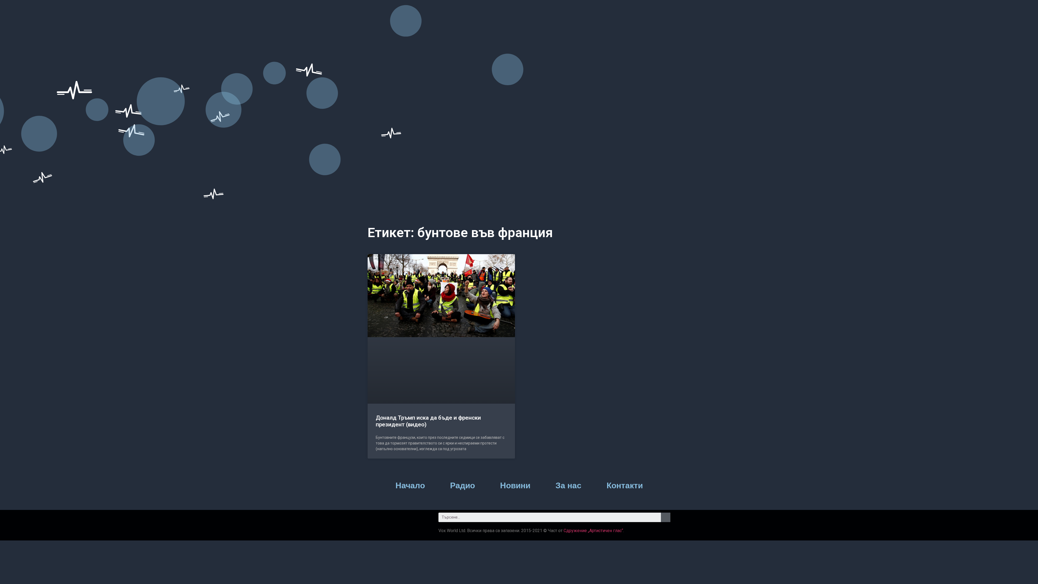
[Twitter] (389, 519)
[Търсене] (665, 517)
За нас (568, 485)
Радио (462, 485)
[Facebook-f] (374, 519)
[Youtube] (404, 519)
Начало (410, 485)
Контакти (625, 485)
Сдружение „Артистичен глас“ (593, 530)
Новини (515, 485)
